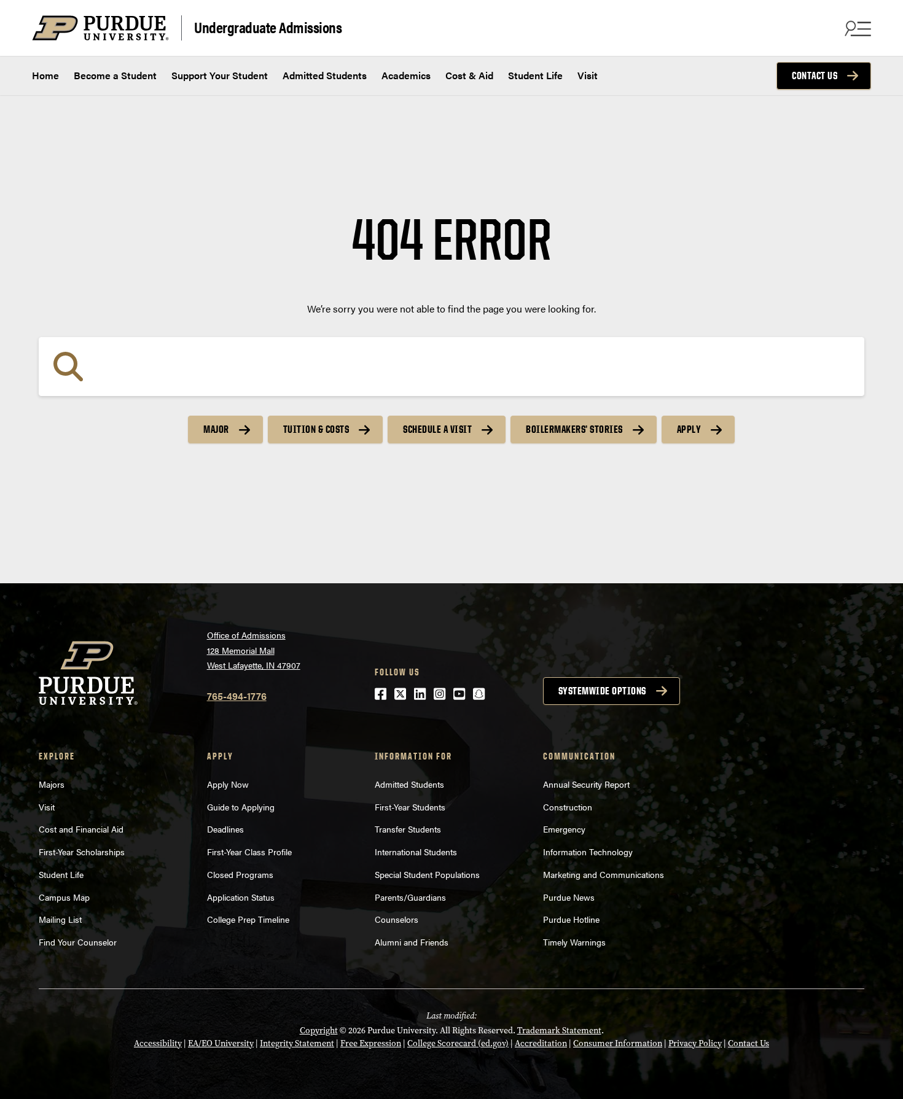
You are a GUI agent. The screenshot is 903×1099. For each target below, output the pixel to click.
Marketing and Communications (603, 874)
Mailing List (60, 919)
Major (216, 429)
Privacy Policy (695, 1043)
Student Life (535, 75)
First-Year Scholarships (82, 851)
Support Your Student (219, 75)
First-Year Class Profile (249, 851)
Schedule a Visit (437, 429)
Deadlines (225, 829)
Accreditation (541, 1043)
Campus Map (64, 897)
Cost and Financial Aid (81, 829)
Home (45, 75)
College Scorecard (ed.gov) (458, 1043)
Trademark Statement (559, 1030)
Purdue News (569, 897)
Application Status (241, 897)
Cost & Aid (469, 75)
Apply (689, 429)
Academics (406, 75)
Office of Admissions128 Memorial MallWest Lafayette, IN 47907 (253, 650)
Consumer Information (617, 1043)
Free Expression (370, 1043)
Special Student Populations (427, 874)
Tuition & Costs (316, 429)
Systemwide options (602, 691)
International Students (416, 851)
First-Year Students (410, 807)
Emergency (564, 829)
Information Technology (588, 851)
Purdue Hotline (571, 919)
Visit (587, 75)
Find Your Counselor (78, 942)
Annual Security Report (586, 784)
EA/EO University (221, 1043)
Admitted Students (325, 75)
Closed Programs (240, 874)
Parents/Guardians (410, 897)
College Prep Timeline (248, 919)
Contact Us (814, 75)
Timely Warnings (574, 942)
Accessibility (158, 1043)
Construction (567, 807)
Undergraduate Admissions (268, 26)
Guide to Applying (241, 807)
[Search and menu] (856, 28)
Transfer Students (408, 829)
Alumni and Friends (411, 942)
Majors (51, 784)
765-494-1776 (237, 696)
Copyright (319, 1030)
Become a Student (115, 75)
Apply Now (228, 784)
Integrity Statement (297, 1043)
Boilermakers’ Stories (574, 429)
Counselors (396, 919)
